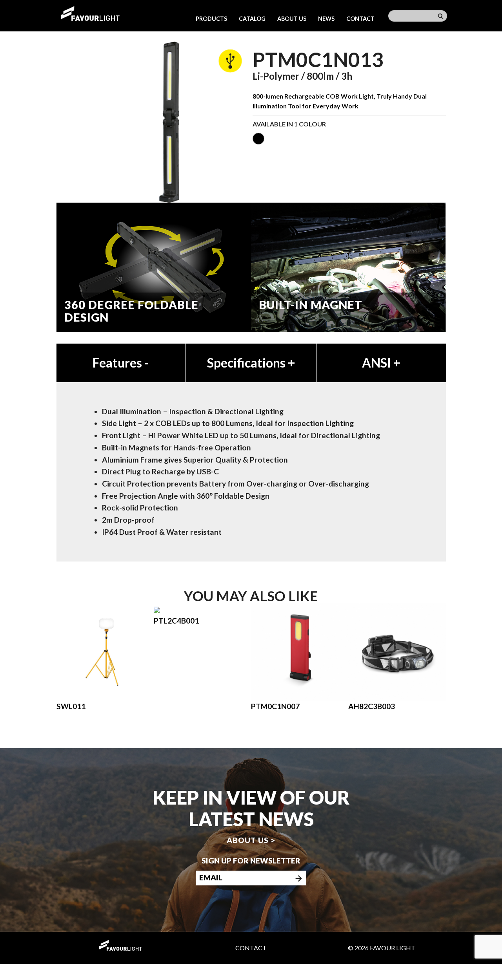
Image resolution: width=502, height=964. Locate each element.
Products (211, 18)
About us (291, 18)
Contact (360, 18)
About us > (251, 840)
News (326, 18)
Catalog (252, 18)
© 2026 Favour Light (381, 947)
